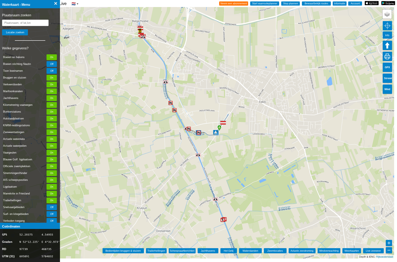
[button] (140, 31)
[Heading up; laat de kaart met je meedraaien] (387, 45)
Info (387, 35)
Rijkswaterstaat (384, 256)
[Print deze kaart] (387, 56)
